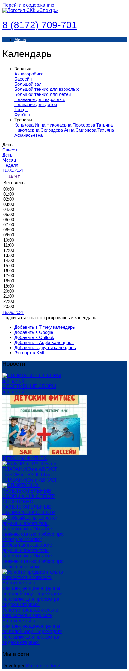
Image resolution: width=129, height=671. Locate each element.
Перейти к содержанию (28, 5)
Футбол (22, 114)
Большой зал (28, 84)
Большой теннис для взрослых (46, 89)
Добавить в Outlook (34, 337)
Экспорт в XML (30, 352)
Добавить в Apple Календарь (44, 342)
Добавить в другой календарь (45, 347)
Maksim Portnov (43, 665)
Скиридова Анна (58, 130)
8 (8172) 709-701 (39, 25)
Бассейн (23, 78)
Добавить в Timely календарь (44, 327)
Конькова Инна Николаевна (43, 124)
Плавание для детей (35, 104)
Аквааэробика (29, 73)
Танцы (21, 109)
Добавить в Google (33, 332)
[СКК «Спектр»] (30, 10)
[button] (49, 317)
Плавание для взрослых (39, 99)
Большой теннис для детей (42, 94)
